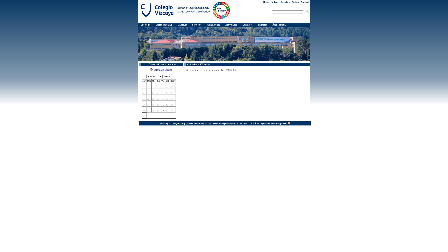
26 (153, 111)
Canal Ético (254, 123)
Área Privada (279, 25)
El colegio (145, 25)
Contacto (247, 25)
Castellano (285, 2)
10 (143, 99)
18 (148, 105)
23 (171, 105)
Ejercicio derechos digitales (273, 123)
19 (153, 105)
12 (153, 99)
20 (158, 105)
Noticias (274, 2)
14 (162, 99)
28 (162, 111)
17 (143, 105)
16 (171, 99)
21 (162, 105)
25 (148, 111)
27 (158, 111)
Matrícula (182, 25)
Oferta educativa (164, 25)
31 (143, 116)
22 (167, 105)
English (304, 2)
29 (167, 111)
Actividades (231, 25)
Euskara (295, 2)
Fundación (262, 25)
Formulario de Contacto (236, 123)
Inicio (266, 2)
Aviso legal (165, 123)
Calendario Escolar (162, 70)
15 (167, 99)
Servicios (197, 25)
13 (158, 99)
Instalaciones (213, 25)
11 (148, 99)
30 (171, 111)
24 (143, 111)
